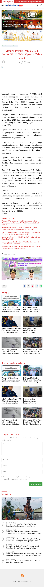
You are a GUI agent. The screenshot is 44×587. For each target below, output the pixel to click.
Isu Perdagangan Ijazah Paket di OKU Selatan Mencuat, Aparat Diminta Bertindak (20, 243)
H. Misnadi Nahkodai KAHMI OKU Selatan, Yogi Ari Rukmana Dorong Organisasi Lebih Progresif (19, 228)
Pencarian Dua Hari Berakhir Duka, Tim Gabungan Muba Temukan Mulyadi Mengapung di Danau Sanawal (23, 540)
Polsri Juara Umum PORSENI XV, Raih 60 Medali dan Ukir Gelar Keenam (23, 562)
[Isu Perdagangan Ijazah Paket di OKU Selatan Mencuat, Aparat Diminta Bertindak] (11, 342)
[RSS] (22, 576)
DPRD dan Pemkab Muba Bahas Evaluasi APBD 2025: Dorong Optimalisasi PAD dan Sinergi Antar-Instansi (24, 532)
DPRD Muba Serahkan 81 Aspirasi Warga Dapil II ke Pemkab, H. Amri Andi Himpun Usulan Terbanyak (24, 554)
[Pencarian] (41, 5)
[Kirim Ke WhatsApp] (40, 286)
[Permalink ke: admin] (3, 62)
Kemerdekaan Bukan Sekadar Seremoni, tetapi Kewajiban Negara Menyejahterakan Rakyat (22, 547)
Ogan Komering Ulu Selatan (9, 46)
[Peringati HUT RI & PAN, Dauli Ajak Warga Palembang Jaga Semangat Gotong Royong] (22, 508)
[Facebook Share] (24, 286)
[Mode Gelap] (38, 5)
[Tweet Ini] (28, 286)
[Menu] (3, 5)
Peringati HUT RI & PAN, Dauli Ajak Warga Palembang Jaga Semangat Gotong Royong (21, 525)
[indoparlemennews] (14, 5)
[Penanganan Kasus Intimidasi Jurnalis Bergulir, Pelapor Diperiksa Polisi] (32, 321)
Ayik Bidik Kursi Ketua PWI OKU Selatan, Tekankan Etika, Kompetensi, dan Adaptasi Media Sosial (22, 233)
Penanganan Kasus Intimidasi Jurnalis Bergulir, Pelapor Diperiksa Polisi (21, 238)
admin (24, 61)
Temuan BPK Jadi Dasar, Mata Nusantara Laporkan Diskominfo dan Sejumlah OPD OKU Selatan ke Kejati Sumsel (20, 223)
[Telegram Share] (36, 286)
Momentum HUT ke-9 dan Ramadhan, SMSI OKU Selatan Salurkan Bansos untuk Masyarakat (21, 247)
